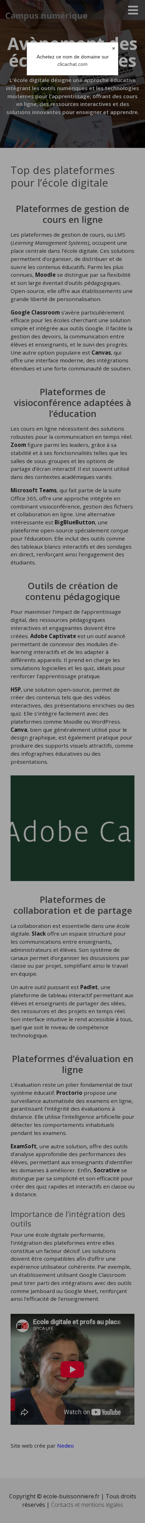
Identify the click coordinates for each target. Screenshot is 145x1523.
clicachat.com (72, 64)
